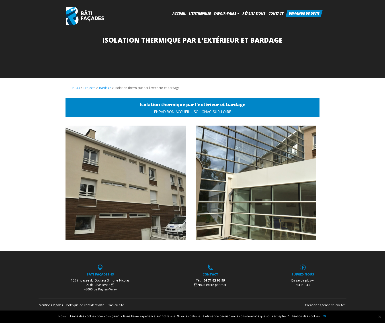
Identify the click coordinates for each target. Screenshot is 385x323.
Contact (275, 13)
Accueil (179, 13)
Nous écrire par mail (210, 285)
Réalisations (253, 13)
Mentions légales (51, 305)
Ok (325, 316)
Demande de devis (304, 13)
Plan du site (115, 305)
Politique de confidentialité (85, 305)
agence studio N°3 (333, 305)
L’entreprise (200, 13)
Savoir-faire (225, 13)
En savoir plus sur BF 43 (302, 282)
